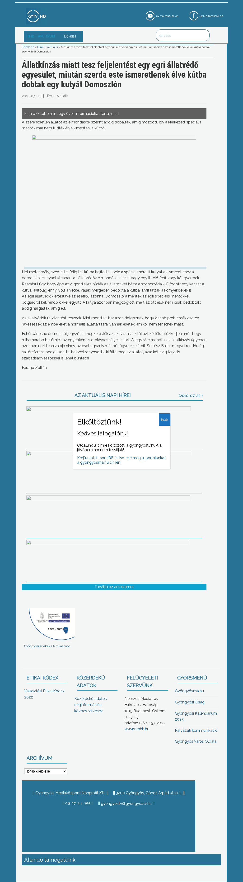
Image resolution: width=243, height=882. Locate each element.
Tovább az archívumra (114, 587)
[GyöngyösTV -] (36, 16)
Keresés (203, 35)
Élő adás (70, 36)
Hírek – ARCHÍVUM (40, 36)
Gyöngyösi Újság (190, 702)
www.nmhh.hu (137, 729)
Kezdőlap (28, 47)
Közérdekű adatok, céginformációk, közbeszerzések (90, 704)
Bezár (164, 419)
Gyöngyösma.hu (189, 691)
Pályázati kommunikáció (196, 730)
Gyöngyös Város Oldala (195, 741)
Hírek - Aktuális (47, 47)
